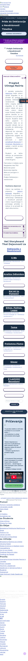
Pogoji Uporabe (5, 564)
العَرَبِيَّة (2, 616)
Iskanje (13, 404)
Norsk (2, 629)
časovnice (8, 93)
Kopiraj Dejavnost (14, 33)
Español (3, 602)
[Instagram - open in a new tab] (1, 584)
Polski (2, 633)
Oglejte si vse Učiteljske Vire (14, 412)
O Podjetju (3, 514)
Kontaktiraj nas (5, 516)
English (2, 599)
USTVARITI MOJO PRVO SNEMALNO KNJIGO (14, 498)
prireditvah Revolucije (13, 142)
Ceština (2, 637)
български (4, 646)
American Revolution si (14, 144)
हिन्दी (1, 618)
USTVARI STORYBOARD (14, 485)
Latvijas (2, 652)
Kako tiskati (4, 509)
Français (3, 604)
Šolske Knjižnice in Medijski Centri (12, 546)
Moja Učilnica (4, 521)
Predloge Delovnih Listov (9, 552)
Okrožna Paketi (5, 544)
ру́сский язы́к (5, 621)
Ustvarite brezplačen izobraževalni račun (13, 41)
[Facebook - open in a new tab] (1, 581)
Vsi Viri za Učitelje (10, 18)
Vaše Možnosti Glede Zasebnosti (11, 574)
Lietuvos (3, 648)
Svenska (3, 625)
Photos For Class (6, 523)
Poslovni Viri (4, 532)
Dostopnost (4, 572)
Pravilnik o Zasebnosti (7, 566)
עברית (2, 614)
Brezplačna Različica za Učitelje (11, 542)
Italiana (2, 608)
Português (3, 612)
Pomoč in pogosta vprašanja (10, 505)
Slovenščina (4, 650)
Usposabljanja (5, 548)
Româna (3, 635)
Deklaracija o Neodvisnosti (14, 250)
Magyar (2, 642)
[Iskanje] (6, 7)
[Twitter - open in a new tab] (1, 587)
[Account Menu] (4, 15)
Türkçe (2, 631)
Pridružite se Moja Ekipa (8, 537)
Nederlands (4, 610)
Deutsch (3, 606)
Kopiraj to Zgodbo (14, 68)
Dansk (2, 623)
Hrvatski (3, 644)
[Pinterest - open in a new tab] (1, 589)
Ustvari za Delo (5, 535)
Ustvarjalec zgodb (6, 507)
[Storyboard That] (5, 2)
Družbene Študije (21, 18)
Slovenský (3, 640)
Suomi (2, 627)
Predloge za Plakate (7, 554)
